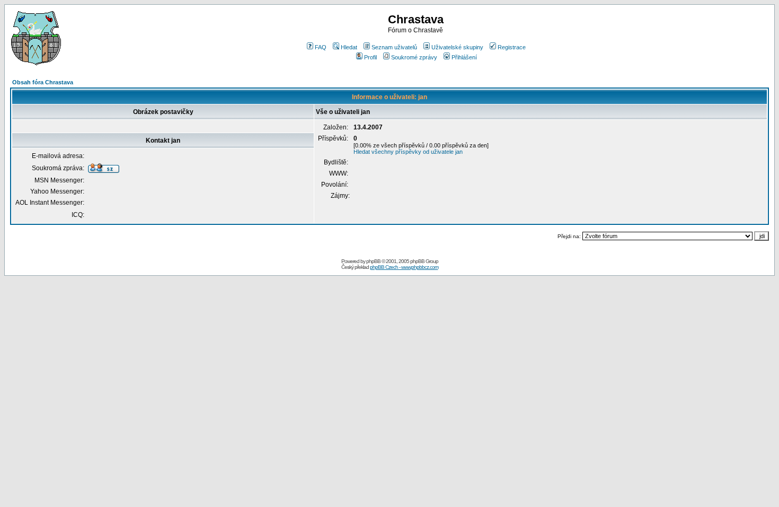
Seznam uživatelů (394, 47)
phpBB (373, 261)
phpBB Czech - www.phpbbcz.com (404, 267)
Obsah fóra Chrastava (42, 82)
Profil (370, 57)
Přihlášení (464, 57)
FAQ (320, 47)
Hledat (349, 47)
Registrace (512, 47)
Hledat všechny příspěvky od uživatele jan (408, 151)
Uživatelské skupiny (457, 47)
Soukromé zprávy (414, 57)
